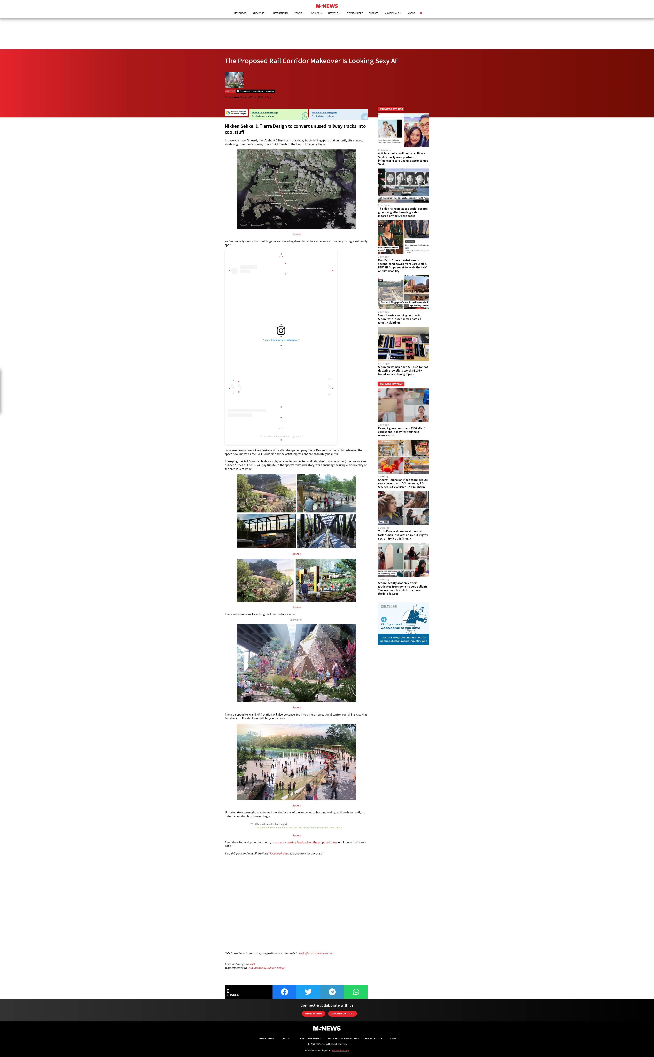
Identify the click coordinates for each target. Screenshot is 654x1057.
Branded (373, 13)
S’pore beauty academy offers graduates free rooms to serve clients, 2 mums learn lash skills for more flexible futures (403, 588)
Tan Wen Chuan (237, 97)
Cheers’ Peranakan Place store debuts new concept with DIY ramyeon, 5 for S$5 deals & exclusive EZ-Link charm (403, 483)
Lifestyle (333, 13)
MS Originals (392, 13)
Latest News (239, 13)
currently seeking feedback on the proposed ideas (306, 842)
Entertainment (355, 13)
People (298, 13)
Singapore (258, 13)
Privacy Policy (373, 1038)
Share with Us (313, 1013)
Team (393, 1038)
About (287, 1038)
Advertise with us (342, 1013)
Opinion (315, 13)
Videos (411, 13)
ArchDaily (260, 968)
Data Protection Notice (343, 1038)
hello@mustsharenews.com (316, 953)
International (280, 13)
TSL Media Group (340, 1050)
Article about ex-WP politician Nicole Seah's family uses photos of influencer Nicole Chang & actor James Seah (403, 158)
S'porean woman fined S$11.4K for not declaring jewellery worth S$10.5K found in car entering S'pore (403, 370)
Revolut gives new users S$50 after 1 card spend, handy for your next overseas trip (402, 431)
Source (296, 234)
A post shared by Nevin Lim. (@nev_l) (281, 436)
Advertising (266, 1038)
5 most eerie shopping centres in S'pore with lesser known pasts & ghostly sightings (400, 319)
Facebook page (279, 853)
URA (252, 964)
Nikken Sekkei (276, 968)
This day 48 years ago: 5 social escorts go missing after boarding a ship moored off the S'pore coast (403, 212)
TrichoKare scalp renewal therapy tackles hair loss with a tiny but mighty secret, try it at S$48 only (403, 535)
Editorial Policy (310, 1038)
